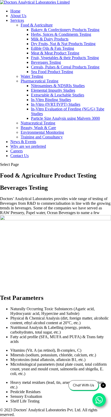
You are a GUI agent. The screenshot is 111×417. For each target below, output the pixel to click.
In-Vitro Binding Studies (51, 99)
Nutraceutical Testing (38, 123)
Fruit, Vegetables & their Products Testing (65, 57)
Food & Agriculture (37, 25)
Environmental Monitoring (42, 132)
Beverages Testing (46, 62)
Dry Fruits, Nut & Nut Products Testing (63, 43)
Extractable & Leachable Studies (57, 95)
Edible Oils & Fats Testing (52, 48)
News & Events (23, 141)
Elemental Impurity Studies (53, 90)
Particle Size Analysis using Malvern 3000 (65, 118)
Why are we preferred (28, 146)
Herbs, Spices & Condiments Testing (61, 34)
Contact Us (19, 155)
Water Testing (32, 76)
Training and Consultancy (42, 137)
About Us (18, 15)
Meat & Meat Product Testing (55, 53)
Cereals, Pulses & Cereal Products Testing (65, 67)
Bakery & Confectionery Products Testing (65, 29)
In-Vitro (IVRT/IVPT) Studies (55, 104)
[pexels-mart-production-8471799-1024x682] (55, 219)
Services (17, 20)
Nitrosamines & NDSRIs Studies (58, 85)
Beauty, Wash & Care (38, 127)
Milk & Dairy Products (49, 39)
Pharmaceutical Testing (39, 81)
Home (15, 11)
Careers (16, 151)
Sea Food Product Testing (52, 71)
